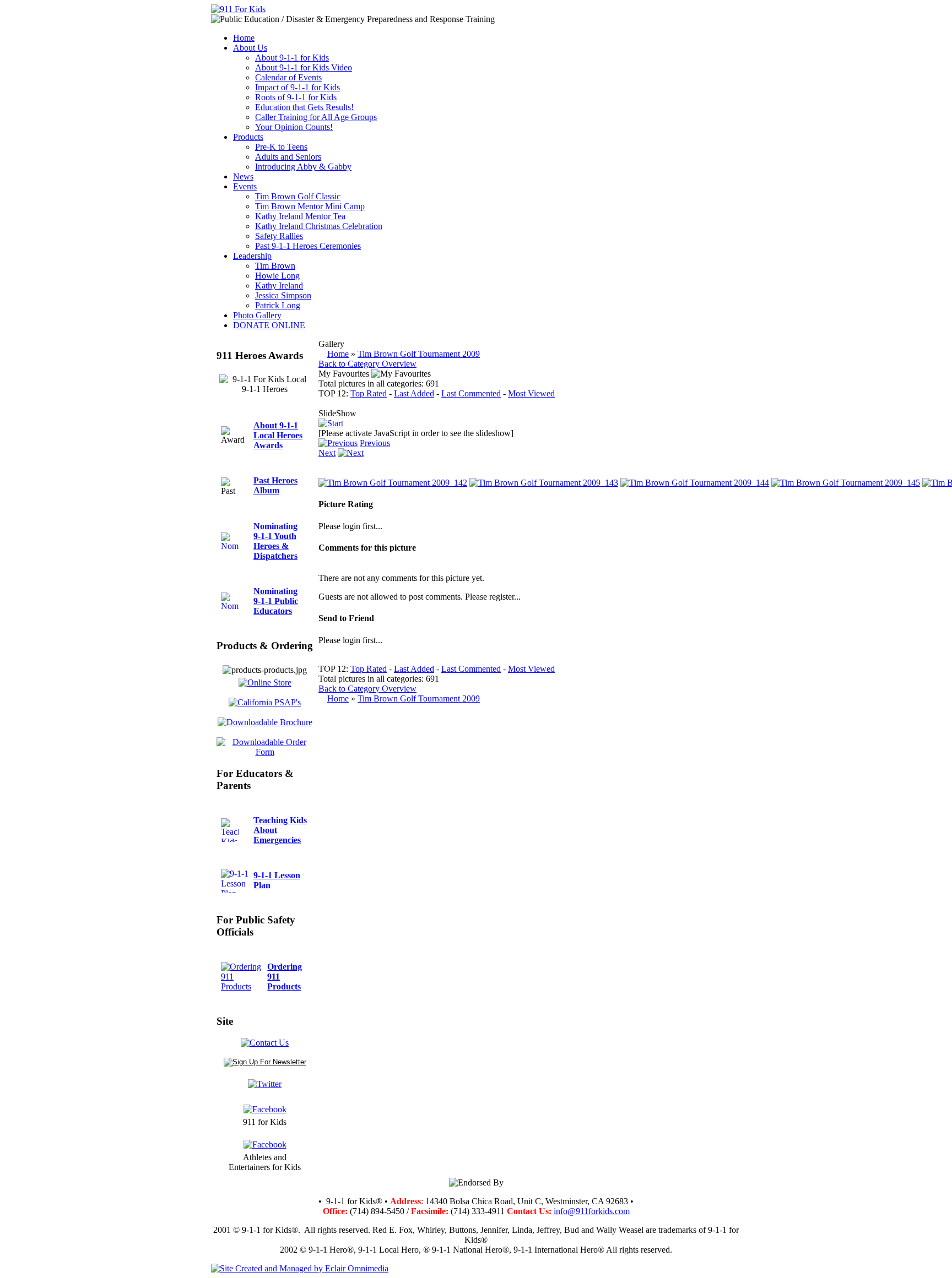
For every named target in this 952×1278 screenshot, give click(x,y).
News (243, 176)
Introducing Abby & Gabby (303, 166)
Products (248, 137)
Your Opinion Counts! (294, 127)
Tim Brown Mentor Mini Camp (310, 206)
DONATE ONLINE (269, 325)
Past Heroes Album (275, 485)
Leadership (252, 255)
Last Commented (471, 393)
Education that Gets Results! (304, 107)
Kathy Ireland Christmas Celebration (318, 226)
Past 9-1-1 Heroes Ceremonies (308, 246)
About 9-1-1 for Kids (292, 57)
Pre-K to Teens (281, 146)
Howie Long (277, 275)
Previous (375, 443)
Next (327, 453)
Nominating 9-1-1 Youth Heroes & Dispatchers (275, 541)
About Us (250, 47)
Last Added (414, 393)
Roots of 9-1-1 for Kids (296, 97)
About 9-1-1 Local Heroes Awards (277, 435)
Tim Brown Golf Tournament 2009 (419, 353)
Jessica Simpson (283, 295)
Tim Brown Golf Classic (297, 196)
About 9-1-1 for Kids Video (303, 67)
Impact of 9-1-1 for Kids (297, 87)
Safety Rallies (279, 236)
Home (244, 37)
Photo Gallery (257, 315)
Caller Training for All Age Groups (316, 117)
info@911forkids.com (592, 1211)
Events (245, 186)
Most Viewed (531, 393)
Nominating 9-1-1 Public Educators (275, 601)
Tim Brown (275, 265)
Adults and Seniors (288, 156)
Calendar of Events (288, 77)
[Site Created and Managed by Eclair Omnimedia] (299, 1268)
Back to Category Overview (367, 363)
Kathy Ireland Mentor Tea (300, 216)
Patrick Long (277, 305)
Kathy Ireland (279, 285)
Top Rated (368, 393)
